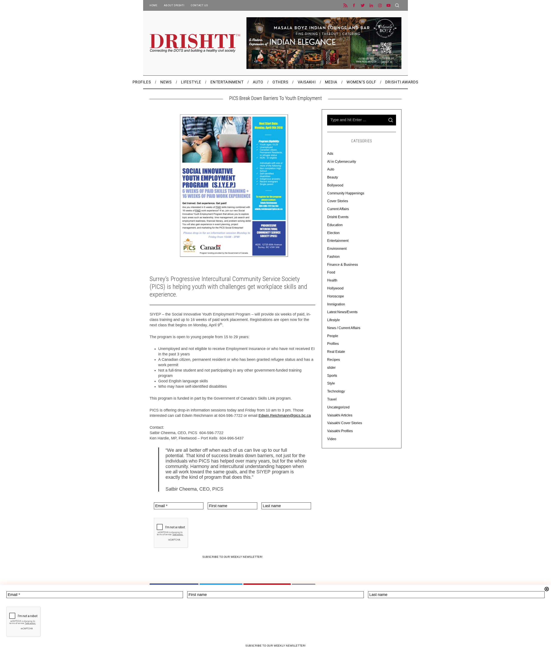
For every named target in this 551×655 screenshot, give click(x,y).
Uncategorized (338, 407)
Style (331, 383)
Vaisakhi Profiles (340, 431)
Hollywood (335, 288)
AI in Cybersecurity (341, 161)
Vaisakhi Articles (339, 415)
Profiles (333, 343)
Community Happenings (345, 193)
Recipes (333, 359)
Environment (337, 248)
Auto (330, 169)
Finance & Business (342, 264)
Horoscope (335, 296)
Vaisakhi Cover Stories (344, 423)
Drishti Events (337, 217)
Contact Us (199, 5)
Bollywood (335, 185)
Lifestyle (333, 320)
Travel (332, 399)
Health (332, 280)
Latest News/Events (342, 312)
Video (331, 439)
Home (153, 5)
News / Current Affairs (343, 328)
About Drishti (174, 5)
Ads (330, 153)
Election (333, 233)
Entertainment (337, 240)
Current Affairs (338, 209)
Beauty (332, 177)
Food (331, 272)
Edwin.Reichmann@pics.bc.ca (284, 415)
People (332, 336)
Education (335, 225)
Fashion (333, 256)
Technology (336, 391)
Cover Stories (337, 201)
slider (331, 367)
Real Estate (336, 351)
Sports (332, 375)
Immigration (336, 304)
